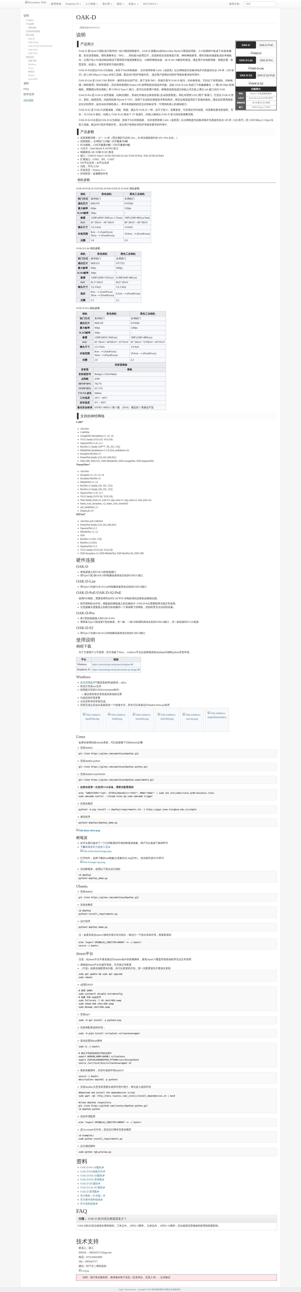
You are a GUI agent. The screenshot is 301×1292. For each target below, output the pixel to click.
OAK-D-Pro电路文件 (91, 1171)
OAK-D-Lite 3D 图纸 (91, 1187)
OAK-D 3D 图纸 (89, 1183)
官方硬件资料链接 (90, 1199)
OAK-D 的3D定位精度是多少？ (103, 1218)
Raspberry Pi (72, 4)
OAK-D (246, 45)
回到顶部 (29, 100)
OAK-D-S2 (246, 75)
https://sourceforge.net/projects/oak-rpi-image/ (114, 669)
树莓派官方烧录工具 (96, 847)
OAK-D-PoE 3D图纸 (91, 1175)
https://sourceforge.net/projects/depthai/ (111, 664)
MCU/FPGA (150, 4)
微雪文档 (234, 4)
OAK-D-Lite (93, 27)
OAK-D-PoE (266, 45)
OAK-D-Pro (266, 60)
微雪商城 (56, 4)
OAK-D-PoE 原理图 (91, 1179)
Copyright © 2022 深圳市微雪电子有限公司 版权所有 (159, 1289)
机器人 (133, 4)
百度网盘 (88, 682)
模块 (119, 4)
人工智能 (90, 4)
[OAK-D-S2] (256, 83)
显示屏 (106, 4)
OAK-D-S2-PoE (266, 75)
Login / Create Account (127, 1289)
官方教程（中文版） (91, 1195)
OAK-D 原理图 (88, 1191)
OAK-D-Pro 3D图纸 (91, 1167)
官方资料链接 (87, 1203)
